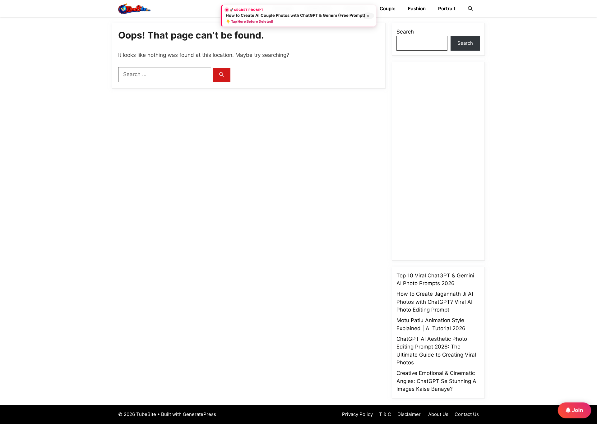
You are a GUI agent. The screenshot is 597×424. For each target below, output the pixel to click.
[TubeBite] (134, 8)
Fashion (417, 8)
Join (576, 410)
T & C (385, 414)
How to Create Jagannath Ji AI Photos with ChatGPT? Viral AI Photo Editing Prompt (434, 302)
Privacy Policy (357, 414)
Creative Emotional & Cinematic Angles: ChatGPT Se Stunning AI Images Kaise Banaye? (437, 381)
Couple (388, 8)
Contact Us (467, 414)
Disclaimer (409, 414)
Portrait (447, 8)
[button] (470, 8)
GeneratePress (199, 414)
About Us (437, 414)
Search (405, 32)
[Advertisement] (443, 160)
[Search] (221, 75)
